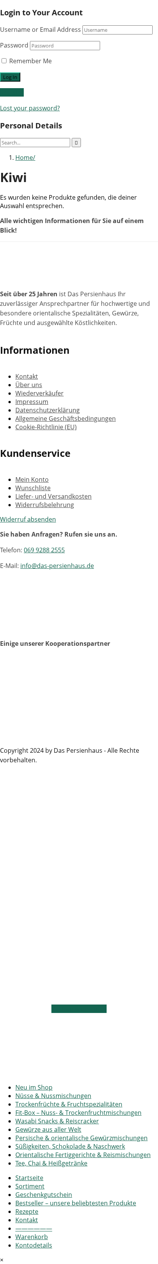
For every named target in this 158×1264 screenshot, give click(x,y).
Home (24, 157)
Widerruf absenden (28, 519)
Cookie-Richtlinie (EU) (46, 427)
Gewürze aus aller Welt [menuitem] (48, 1129)
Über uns (28, 385)
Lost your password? (30, 108)
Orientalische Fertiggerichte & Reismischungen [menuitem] (83, 1155)
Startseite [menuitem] (29, 1178)
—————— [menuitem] (33, 1228)
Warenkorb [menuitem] (31, 1237)
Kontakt (26, 376)
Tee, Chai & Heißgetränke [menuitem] (51, 1163)
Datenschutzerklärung (47, 410)
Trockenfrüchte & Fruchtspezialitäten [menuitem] (68, 1104)
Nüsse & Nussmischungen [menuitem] (53, 1096)
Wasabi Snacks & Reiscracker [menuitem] (57, 1121)
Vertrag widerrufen (79, 1009)
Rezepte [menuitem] (26, 1211)
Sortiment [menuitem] (29, 1186)
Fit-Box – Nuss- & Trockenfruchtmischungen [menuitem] (78, 1112)
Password (14, 45)
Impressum (31, 401)
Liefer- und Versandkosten (53, 496)
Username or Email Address (40, 29)
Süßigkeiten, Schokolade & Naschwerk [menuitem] (70, 1146)
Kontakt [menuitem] (26, 1220)
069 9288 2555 (44, 550)
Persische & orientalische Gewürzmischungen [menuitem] (81, 1138)
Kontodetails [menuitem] (33, 1245)
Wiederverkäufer (39, 393)
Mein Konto (32, 479)
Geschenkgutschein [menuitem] (43, 1194)
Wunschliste (33, 488)
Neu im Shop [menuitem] (34, 1087)
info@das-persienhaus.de (57, 565)
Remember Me (30, 61)
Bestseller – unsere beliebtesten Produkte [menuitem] (75, 1203)
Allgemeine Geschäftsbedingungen (65, 418)
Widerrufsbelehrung (44, 505)
